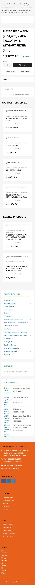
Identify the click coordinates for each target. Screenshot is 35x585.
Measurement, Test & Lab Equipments (16, 322)
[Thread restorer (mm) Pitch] (8, 393)
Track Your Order (8, 537)
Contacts (6, 510)
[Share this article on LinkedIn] (20, 79)
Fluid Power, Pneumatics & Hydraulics (15, 332)
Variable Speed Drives (7, 6)
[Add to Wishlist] (29, 111)
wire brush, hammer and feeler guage (20, 408)
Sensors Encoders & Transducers (16, 116)
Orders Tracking (8, 524)
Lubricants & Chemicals (11, 326)
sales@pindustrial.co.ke (13, 465)
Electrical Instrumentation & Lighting (18, 4)
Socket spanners (9, 306)
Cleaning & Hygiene (10, 345)
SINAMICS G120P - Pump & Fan (10, 8)
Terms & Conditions (9, 534)
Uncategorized (8, 300)
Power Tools (7, 316)
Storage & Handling (10, 303)
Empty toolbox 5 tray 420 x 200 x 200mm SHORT (22, 426)
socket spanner (9, 310)
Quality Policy (7, 530)
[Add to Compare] (29, 114)
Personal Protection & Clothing (13, 319)
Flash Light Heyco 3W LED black (21, 399)
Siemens (19, 6)
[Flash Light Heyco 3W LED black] (8, 404)
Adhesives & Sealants (11, 351)
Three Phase (27, 6)
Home (3, 4)
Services (5, 503)
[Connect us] (3, 481)
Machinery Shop (8, 500)
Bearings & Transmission (11, 348)
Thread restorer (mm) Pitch (21, 388)
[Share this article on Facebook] (13, 79)
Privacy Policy (7, 527)
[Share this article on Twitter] (16, 79)
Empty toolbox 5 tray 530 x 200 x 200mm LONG (22, 417)
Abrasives (7, 354)
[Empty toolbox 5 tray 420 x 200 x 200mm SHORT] (8, 436)
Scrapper (7, 313)
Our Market (6, 506)
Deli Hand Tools (8, 338)
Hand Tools (7, 329)
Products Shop (8, 497)
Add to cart (22, 65)
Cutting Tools (8, 342)
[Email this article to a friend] (23, 79)
